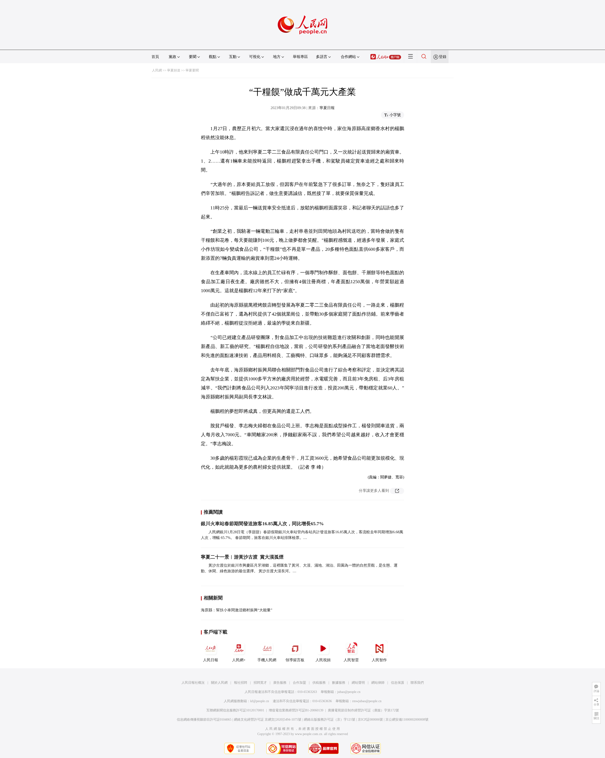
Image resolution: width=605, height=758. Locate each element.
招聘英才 (260, 682)
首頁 (155, 57)
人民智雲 (351, 660)
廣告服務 (279, 682)
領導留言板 (294, 660)
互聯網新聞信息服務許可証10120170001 (235, 710)
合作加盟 (299, 682)
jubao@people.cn (348, 692)
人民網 (157, 70)
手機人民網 (266, 660)
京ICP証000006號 (370, 719)
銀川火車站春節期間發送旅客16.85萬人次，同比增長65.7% (262, 523)
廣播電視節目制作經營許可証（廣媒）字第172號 (363, 710)
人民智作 (379, 660)
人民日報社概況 (193, 682)
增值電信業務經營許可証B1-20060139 (296, 710)
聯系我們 (417, 682)
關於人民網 (219, 682)
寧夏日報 (327, 108)
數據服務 (338, 682)
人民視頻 (323, 660)
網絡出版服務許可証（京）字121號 (329, 719)
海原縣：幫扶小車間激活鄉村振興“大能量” (236, 610)
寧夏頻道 (173, 70)
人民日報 (210, 660)
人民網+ (239, 660)
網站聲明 (358, 682)
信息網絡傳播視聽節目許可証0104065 (204, 719)
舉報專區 (300, 57)
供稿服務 (319, 682)
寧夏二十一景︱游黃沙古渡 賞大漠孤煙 (242, 557)
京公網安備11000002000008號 (406, 719)
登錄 (442, 57)
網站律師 (378, 682)
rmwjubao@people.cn (366, 701)
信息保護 (397, 682)
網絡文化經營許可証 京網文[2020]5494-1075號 (267, 719)
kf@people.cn (259, 701)
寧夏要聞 (192, 70)
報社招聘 (240, 682)
